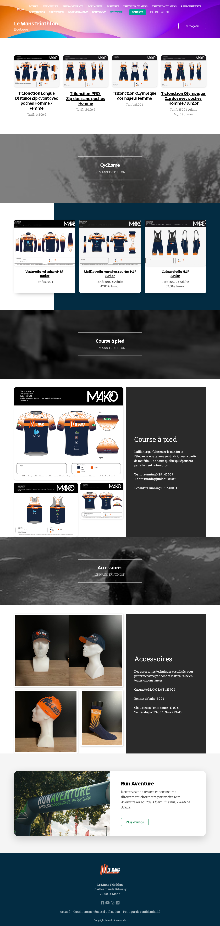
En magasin (192, 26)
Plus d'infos (135, 822)
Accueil (65, 912)
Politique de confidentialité (141, 912)
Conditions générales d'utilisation (96, 912)
